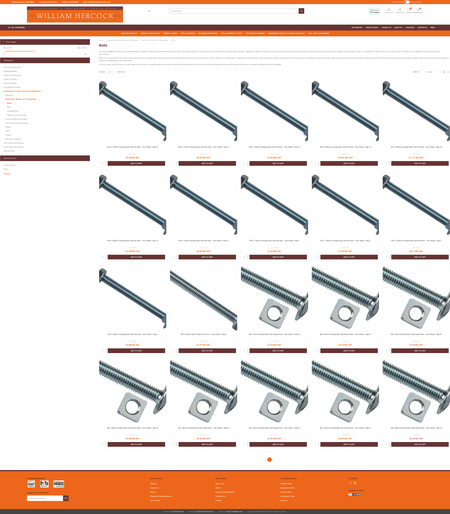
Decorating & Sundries (12, 87)
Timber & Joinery (10, 79)
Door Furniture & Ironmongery (16, 123)
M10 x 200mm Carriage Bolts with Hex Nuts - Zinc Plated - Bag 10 (416, 147)
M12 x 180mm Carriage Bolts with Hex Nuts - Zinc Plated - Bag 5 (416, 241)
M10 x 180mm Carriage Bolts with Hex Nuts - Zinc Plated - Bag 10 (345, 147)
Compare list (399, 12)
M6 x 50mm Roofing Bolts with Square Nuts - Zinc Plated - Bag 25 (203, 428)
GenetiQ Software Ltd (205, 511)
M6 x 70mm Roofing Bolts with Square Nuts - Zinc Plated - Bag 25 (345, 428)
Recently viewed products (225, 492)
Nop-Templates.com (235, 511)
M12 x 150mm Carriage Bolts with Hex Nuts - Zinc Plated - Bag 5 (345, 241)
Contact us (154, 488)
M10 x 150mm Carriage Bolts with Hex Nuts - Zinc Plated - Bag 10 (274, 147)
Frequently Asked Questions (161, 496)
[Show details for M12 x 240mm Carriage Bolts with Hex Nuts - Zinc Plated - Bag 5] (132, 297)
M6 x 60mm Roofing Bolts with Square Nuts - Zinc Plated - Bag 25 (274, 428)
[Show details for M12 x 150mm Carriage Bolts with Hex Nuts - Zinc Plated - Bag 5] (345, 204)
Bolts (9, 103)
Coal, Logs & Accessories (14, 143)
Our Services (155, 500)
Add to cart (136, 163)
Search (301, 11)
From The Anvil (9, 165)
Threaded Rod (12, 111)
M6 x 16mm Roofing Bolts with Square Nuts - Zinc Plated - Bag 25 (274, 334)
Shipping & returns (287, 488)
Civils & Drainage (10, 83)
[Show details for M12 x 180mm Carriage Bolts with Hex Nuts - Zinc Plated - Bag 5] (416, 204)
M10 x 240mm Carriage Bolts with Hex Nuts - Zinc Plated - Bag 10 (132, 241)
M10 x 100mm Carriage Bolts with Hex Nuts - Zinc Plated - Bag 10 (132, 147)
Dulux (6, 169)
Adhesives (9, 95)
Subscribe (66, 498)
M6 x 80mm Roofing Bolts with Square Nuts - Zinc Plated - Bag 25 (416, 428)
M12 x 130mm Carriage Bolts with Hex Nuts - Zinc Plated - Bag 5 (274, 241)
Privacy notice (285, 492)
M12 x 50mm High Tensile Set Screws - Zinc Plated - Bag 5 (203, 334)
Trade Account (286, 484)
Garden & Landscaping (12, 75)
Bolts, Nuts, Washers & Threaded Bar (20, 99)
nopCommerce (178, 511)
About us (283, 500)
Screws (8, 135)
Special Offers (9, 151)
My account (389, 12)
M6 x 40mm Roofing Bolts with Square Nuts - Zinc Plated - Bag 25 (132, 428)
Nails (7, 131)
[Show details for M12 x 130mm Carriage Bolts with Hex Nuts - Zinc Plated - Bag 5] (274, 204)
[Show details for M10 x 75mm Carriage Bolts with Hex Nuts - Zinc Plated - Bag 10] (203, 204)
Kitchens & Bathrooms (12, 67)
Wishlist (218, 500)
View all (7, 174)
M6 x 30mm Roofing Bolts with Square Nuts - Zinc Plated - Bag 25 (416, 334)
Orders (218, 488)
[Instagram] (355, 483)
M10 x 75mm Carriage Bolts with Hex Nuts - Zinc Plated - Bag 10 (203, 241)
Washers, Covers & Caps (16, 115)
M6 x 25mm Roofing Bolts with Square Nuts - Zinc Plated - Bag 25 (345, 334)
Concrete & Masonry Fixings (16, 119)
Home (101, 40)
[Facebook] (350, 483)
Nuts (9, 107)
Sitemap (153, 484)
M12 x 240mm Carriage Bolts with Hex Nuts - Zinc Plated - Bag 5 (133, 334)
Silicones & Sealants (13, 139)
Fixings (8, 127)
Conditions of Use (287, 496)
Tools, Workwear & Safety (14, 147)
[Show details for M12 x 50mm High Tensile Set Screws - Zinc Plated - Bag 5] (203, 297)
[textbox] (234, 11)
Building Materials (10, 71)
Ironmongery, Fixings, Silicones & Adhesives (22, 91)
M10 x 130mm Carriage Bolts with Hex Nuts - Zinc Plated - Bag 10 (203, 147)
